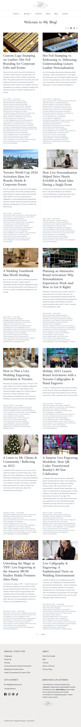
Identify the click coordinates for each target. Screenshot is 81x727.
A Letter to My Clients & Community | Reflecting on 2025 (20, 462)
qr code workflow (57, 525)
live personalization (8, 122)
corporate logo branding (20, 104)
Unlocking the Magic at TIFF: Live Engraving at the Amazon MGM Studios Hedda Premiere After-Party (19, 572)
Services (27, 14)
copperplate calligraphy (66, 318)
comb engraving (54, 318)
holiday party (58, 410)
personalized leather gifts (29, 129)
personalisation (7, 129)
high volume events (55, 109)
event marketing (26, 108)
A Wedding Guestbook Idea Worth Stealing (18, 273)
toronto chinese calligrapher (23, 134)
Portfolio (38, 14)
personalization (17, 129)
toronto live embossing (10, 141)
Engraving (7, 659)
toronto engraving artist (21, 137)
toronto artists (24, 130)
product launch (62, 329)
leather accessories (21, 113)
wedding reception (8, 428)
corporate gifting (8, 104)
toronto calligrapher (22, 132)
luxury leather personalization (11, 125)
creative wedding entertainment (12, 322)
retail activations (47, 232)
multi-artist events (64, 122)
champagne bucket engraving (11, 320)
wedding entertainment (61, 139)
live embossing (27, 116)
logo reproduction (20, 122)
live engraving (21, 118)
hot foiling (24, 111)
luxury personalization (27, 125)
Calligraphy (8, 656)
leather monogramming (10, 115)
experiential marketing (20, 109)
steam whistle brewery (69, 525)
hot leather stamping (9, 113)
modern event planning (67, 120)
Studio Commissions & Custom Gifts (17, 673)
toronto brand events (58, 127)
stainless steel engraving (20, 331)
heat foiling (6, 111)
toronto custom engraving (10, 136)
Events (15, 14)
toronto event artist (9, 139)
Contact (65, 14)
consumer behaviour (30, 215)
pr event (5, 229)
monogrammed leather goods (18, 127)
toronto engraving (8, 137)
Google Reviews (10, 689)
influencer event (54, 111)
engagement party (8, 324)
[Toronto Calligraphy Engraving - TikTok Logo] (17, 694)
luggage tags (7, 123)
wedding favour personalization (61, 141)
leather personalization (23, 115)
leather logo (31, 113)
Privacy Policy (47, 669)
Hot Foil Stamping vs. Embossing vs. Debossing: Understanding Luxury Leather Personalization (60, 62)
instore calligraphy (48, 227)
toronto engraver (24, 136)
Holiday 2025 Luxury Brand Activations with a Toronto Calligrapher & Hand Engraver (59, 377)
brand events (20, 215)
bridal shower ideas (21, 102)
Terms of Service (48, 666)
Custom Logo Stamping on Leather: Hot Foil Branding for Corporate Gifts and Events (19, 62)
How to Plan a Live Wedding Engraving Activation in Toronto (17, 375)
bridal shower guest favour (65, 606)
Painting (7, 663)
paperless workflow (48, 523)
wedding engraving (48, 139)
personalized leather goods (11, 130)
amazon (8, 613)
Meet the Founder (49, 656)
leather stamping (8, 116)
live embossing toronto (10, 118)
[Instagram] (9, 694)
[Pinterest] (13, 694)
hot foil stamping (15, 111)
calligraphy (20, 318)
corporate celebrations (61, 102)
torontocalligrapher (22, 141)
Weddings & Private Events (13, 669)
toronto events (19, 139)
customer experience (9, 106)
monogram (6, 127)
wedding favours (47, 143)
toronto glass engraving (19, 236)
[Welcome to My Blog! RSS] (76, 28)
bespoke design (50, 315)
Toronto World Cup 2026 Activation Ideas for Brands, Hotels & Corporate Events (20, 179)
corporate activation (48, 102)
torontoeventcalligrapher (10, 143)
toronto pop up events (49, 136)
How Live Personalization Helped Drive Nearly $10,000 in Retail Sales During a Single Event (60, 179)
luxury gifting (29, 123)
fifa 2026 (24, 220)
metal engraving (7, 329)
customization (20, 106)
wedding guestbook (19, 341)
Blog (56, 14)
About (48, 14)
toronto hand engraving (10, 238)
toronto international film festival (12, 627)
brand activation (21, 101)
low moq (28, 122)
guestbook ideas (26, 325)
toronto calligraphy (8, 134)
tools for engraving (64, 125)
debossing (28, 106)
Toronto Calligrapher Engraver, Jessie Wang (21, 721)
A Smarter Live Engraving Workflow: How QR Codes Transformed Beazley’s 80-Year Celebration (60, 466)
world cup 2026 (7, 241)
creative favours (7, 217)
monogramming (32, 127)
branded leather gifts (9, 102)
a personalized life (51, 101)
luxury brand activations (18, 123)
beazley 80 (49, 514)
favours (30, 109)
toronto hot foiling (30, 139)
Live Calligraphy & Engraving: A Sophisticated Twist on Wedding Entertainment (59, 569)
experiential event (8, 109)
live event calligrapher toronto (12, 120)
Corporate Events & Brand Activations (17, 666)
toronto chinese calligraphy (50, 421)
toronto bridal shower (9, 132)
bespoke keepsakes (61, 315)
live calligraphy (18, 116)
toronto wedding (61, 136)
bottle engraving (11, 318)
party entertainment (60, 327)
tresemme (72, 341)
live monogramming (26, 120)
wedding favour (47, 141)
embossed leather (8, 108)
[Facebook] (5, 694)
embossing (17, 108)
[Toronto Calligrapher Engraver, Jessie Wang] (40, 5)
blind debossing (11, 101)
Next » (43, 634)
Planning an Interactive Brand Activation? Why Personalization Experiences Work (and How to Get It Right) (58, 279)
